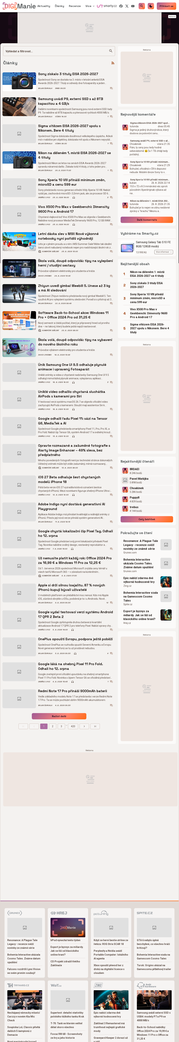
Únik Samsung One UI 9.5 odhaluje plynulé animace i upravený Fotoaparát (72, 367)
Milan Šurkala (45, 88)
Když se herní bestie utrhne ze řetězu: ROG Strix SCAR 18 (111, 942)
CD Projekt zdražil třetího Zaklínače (65, 963)
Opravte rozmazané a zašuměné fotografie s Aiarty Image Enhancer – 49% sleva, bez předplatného (74, 450)
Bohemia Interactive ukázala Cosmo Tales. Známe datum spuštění (138, 563)
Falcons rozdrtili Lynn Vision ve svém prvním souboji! (23, 971)
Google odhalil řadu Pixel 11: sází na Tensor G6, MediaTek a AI (72, 420)
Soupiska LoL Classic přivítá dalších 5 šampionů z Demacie (23, 1031)
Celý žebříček (147, 519)
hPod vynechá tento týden (65, 940)
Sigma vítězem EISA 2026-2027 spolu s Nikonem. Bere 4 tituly (69, 128)
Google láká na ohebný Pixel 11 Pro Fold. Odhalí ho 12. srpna (70, 666)
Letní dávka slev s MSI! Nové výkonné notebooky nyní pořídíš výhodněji (68, 236)
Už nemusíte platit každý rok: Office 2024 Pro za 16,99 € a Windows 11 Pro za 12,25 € (75, 560)
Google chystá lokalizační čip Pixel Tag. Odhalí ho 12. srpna (75, 533)
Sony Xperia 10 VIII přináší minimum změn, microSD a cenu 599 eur (71, 182)
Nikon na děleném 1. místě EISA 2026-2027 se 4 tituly (74, 155)
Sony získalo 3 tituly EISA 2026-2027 (68, 74)
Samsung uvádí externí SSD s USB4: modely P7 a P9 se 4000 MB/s (154, 1016)
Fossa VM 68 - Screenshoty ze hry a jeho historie (66, 1036)
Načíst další (59, 716)
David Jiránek (45, 276)
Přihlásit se (166, 6)
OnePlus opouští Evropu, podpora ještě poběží (75, 639)
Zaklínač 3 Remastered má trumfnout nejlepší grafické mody (109, 1027)
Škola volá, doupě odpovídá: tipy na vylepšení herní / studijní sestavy (75, 263)
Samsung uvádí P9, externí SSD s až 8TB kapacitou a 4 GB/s (70, 101)
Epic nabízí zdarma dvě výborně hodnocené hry (139, 580)
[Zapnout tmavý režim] (151, 6)
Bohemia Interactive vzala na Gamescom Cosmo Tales (140, 596)
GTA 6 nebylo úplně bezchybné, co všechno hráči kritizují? (153, 944)
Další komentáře (147, 219)
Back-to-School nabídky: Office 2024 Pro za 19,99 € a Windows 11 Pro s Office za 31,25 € (153, 1033)
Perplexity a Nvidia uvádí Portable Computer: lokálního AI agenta (111, 954)
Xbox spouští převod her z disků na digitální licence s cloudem (109, 969)
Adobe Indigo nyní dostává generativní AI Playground (71, 506)
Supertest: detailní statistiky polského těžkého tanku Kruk (67, 1014)
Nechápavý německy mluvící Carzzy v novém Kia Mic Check (23, 1016)
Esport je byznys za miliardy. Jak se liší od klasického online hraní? (139, 615)
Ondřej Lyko (44, 197)
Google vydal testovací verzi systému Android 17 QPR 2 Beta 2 (75, 614)
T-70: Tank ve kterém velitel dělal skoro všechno (66, 1025)
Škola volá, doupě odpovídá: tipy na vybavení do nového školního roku (75, 342)
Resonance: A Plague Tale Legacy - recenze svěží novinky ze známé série (140, 544)
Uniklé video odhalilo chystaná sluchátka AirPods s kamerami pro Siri (71, 394)
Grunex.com (130, 552)
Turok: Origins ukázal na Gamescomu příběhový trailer (154, 967)
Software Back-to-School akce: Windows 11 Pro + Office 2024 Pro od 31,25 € (73, 315)
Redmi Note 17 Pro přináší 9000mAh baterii (72, 691)
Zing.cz (127, 585)
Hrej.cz (127, 623)
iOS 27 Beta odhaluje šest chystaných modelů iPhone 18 (69, 479)
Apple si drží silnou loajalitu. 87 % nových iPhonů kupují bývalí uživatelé (71, 587)
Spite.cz (127, 604)
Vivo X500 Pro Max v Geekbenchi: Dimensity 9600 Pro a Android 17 (73, 209)
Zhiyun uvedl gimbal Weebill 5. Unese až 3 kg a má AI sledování (74, 288)
